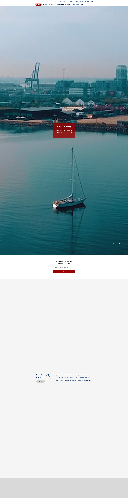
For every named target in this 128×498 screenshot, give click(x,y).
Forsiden (71, 1)
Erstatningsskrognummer (59, 4)
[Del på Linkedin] (116, 243)
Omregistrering (45, 4)
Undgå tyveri (81, 1)
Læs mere (40, 381)
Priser (82, 4)
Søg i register (51, 4)
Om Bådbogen (87, 1)
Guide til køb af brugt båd (64, 1)
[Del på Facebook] (114, 243)
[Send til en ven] (119, 243)
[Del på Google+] (118, 243)
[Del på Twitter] (112, 243)
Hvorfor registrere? (76, 4)
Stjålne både (76, 1)
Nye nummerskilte (68, 4)
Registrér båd (38, 4)
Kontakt (92, 1)
